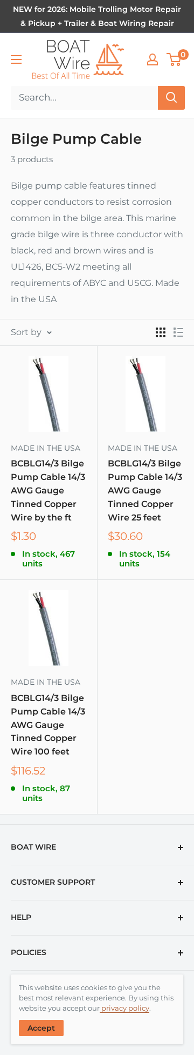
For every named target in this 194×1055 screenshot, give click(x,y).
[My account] (152, 59)
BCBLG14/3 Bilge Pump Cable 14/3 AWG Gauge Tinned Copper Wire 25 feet (145, 490)
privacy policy (124, 1008)
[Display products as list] (178, 332)
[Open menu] (16, 59)
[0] (174, 59)
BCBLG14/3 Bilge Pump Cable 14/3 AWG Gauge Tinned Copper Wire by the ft (48, 490)
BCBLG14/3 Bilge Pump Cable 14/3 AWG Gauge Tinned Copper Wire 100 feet (48, 725)
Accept (41, 1028)
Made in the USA (45, 448)
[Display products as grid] (160, 332)
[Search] (171, 98)
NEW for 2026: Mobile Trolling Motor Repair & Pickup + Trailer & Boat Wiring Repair (97, 16)
